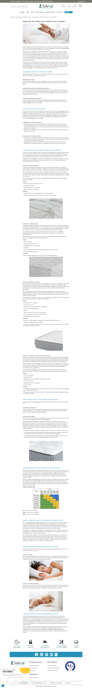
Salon (32, 12)
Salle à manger (40, 12)
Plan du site (68, 683)
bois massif (16, 646)
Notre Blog (32, 670)
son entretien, (66, 48)
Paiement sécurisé (52, 670)
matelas (30, 67)
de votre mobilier (61, 646)
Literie (27, 12)
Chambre (22, 12)
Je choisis (15, 681)
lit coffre (33, 419)
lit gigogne (47, 419)
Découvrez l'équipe (34, 665)
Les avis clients (33, 668)
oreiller (43, 628)
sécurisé (30, 646)
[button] (2, 685)
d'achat (76, 646)
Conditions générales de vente (39, 683)
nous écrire (56, 629)
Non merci (6, 681)
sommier (43, 418)
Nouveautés (59, 12)
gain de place (36, 402)
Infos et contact (34, 677)
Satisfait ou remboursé (53, 668)
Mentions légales (23, 683)
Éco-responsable (52, 665)
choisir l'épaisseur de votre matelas (34, 522)
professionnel (45, 646)
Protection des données (56, 683)
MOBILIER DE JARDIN (50, 12)
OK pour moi (25, 681)
